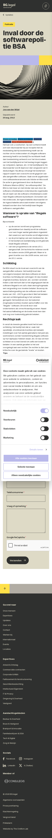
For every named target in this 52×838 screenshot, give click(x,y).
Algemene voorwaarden (14, 800)
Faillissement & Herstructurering (17, 679)
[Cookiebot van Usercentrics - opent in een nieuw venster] (37, 361)
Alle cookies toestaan (26, 458)
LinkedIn (11, 765)
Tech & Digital (9, 738)
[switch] (44, 419)
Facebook (10, 759)
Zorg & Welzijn (9, 743)
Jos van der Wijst (11, 109)
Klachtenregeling (10, 811)
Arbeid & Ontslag (10, 665)
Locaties (7, 649)
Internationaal (9, 639)
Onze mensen (9, 611)
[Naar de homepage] (9, 6)
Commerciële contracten (14, 669)
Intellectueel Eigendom (13, 689)
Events (6, 644)
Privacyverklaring (10, 805)
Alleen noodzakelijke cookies (26, 475)
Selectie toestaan (26, 467)
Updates (7, 620)
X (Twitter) (28, 765)
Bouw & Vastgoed (11, 724)
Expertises (7, 615)
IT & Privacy (8, 694)
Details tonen (36, 449)
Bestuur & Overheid (11, 719)
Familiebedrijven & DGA (13, 733)
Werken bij (7, 635)
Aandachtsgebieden (14, 713)
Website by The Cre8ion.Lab (15, 829)
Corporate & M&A (10, 674)
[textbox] (26, 482)
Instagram (28, 759)
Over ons (7, 625)
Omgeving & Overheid (12, 698)
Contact (6, 630)
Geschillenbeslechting (13, 684)
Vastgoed (7, 703)
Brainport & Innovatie (12, 728)
